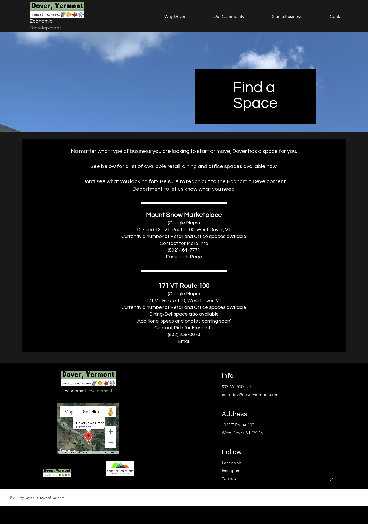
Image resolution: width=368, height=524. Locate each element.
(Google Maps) (184, 222)
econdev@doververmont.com (250, 394)
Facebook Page (184, 256)
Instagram (231, 470)
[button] (164, 16)
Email (184, 341)
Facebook (231, 462)
